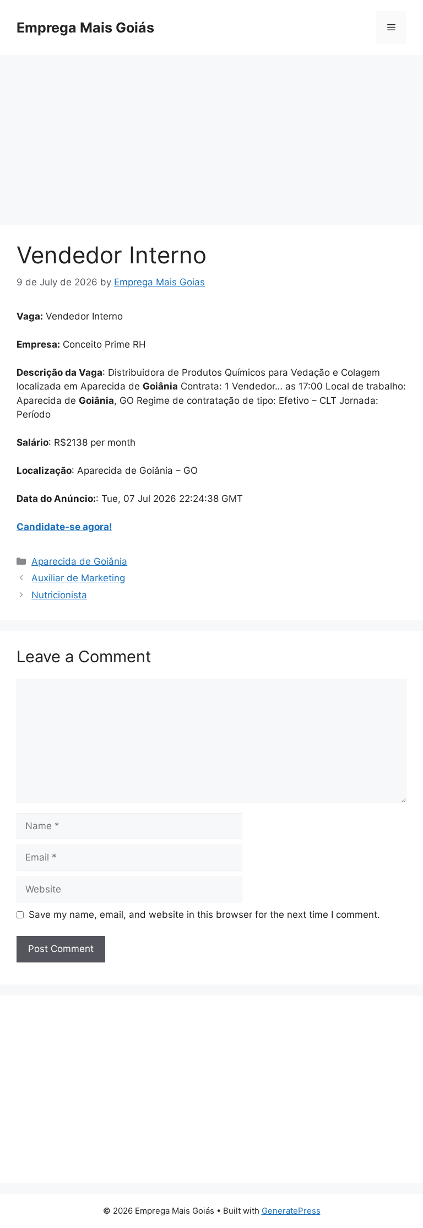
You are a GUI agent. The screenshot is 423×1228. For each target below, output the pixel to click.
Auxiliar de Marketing (78, 577)
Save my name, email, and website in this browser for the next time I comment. (204, 914)
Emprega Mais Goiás (85, 27)
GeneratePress (291, 1210)
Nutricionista (59, 595)
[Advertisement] (211, 143)
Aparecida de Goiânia (79, 561)
